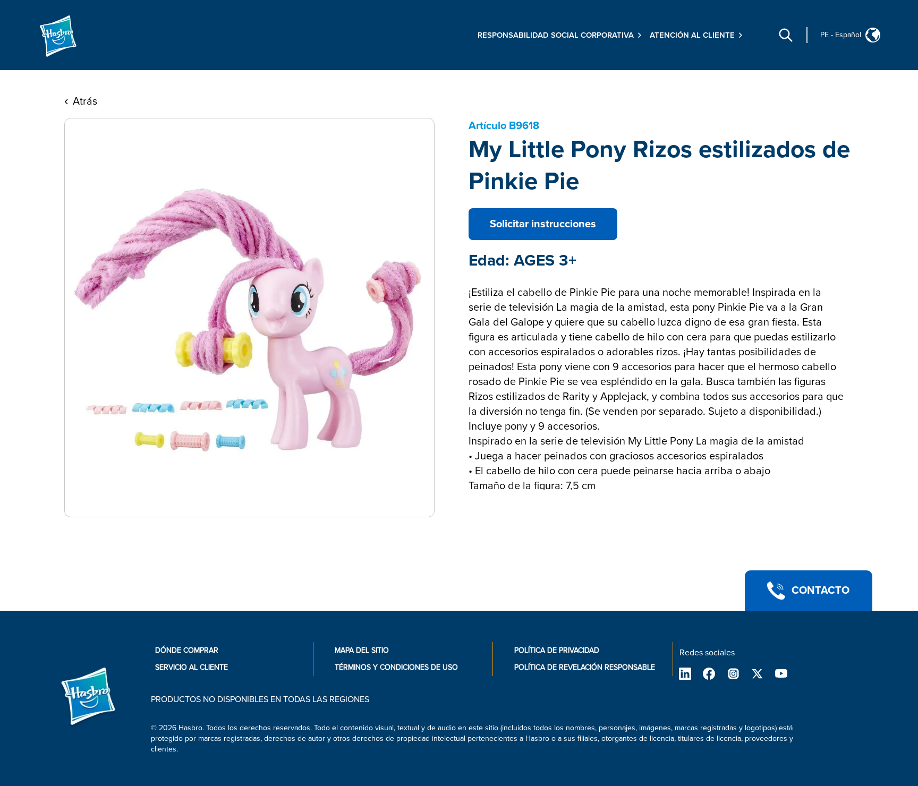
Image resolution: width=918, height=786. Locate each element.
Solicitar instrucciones (543, 224)
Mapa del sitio (362, 650)
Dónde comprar (186, 650)
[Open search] (786, 35)
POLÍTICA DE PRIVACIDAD (556, 650)
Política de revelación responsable (584, 667)
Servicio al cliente (191, 667)
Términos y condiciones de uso (396, 667)
